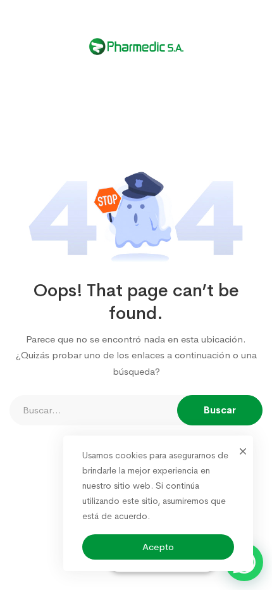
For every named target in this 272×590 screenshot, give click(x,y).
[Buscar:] (136, 410)
